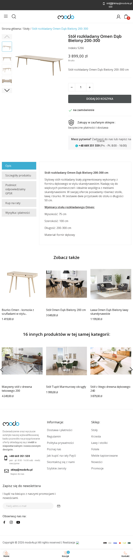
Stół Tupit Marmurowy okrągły (66, 387)
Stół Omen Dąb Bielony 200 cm (66, 310)
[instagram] (11, 522)
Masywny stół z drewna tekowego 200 (17, 388)
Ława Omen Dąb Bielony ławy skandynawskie (109, 312)
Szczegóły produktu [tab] (18, 175)
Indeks (72, 48)
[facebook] (4, 522)
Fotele (95, 449)
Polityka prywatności (60, 443)
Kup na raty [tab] (12, 203)
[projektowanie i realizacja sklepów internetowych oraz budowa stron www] (77, 542)
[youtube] (18, 522)
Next (57, 60)
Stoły (94, 430)
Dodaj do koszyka (99, 99)
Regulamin (54, 436)
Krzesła (96, 436)
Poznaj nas (54, 449)
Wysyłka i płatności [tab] (17, 213)
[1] (59, 506)
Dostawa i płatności (59, 430)
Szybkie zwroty (56, 468)
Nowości (96, 462)
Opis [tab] (8, 166)
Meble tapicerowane (104, 455)
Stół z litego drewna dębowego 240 (110, 388)
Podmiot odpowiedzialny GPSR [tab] (15, 189)
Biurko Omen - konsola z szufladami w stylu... (18, 312)
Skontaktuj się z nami (61, 462)
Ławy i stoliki (99, 443)
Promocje (97, 468)
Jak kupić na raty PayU (61, 455)
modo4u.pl (31, 542)
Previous (21, 60)
